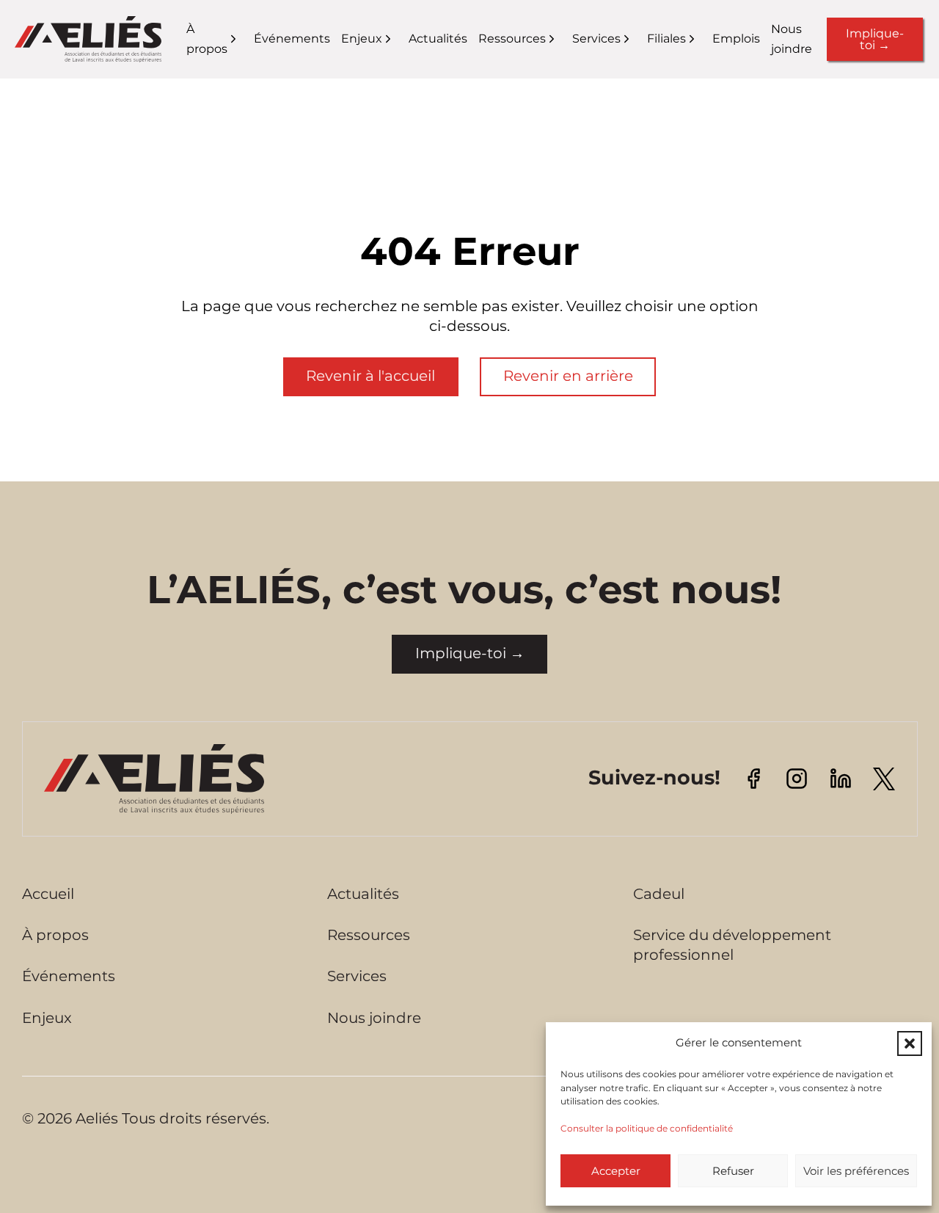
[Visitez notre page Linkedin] (841, 777)
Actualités (438, 38)
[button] (909, 1043)
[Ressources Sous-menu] (561, 39)
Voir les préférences (856, 1171)
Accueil (48, 894)
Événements (292, 38)
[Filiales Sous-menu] (701, 39)
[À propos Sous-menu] (242, 39)
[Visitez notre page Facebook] (753, 777)
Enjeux (361, 38)
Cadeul (658, 894)
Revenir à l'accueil (370, 376)
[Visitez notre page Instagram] (797, 777)
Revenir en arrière (568, 376)
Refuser (733, 1171)
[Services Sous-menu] (635, 39)
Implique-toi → (875, 39)
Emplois (736, 38)
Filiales (666, 38)
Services (596, 38)
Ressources (512, 38)
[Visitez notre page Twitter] (884, 778)
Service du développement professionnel (732, 945)
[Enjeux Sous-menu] (397, 39)
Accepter (615, 1171)
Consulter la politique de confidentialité (646, 1128)
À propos (206, 39)
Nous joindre (791, 39)
